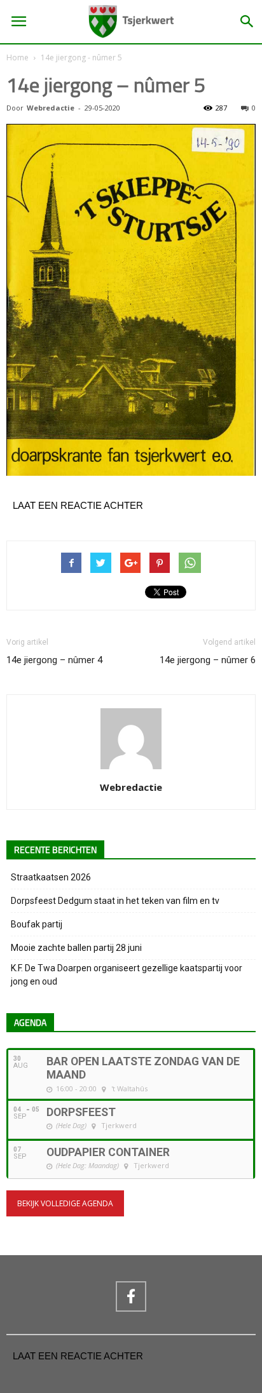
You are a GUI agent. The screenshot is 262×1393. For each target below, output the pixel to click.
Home (17, 57)
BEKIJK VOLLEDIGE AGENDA (65, 1203)
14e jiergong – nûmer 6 (208, 660)
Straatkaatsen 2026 (51, 877)
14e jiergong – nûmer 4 (54, 660)
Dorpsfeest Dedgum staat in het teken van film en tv (115, 901)
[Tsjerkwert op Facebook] (131, 1296)
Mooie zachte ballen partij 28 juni (76, 948)
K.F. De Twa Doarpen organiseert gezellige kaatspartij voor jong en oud (126, 974)
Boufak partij (36, 924)
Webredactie (50, 107)
